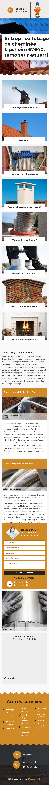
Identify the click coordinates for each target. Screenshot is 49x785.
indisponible (21, 8)
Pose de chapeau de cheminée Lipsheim (25, 719)
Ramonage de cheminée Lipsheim (10, 714)
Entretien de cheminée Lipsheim (41, 725)
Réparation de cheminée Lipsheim (41, 713)
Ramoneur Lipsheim (10, 723)
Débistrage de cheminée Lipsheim (25, 731)
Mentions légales (34, 779)
